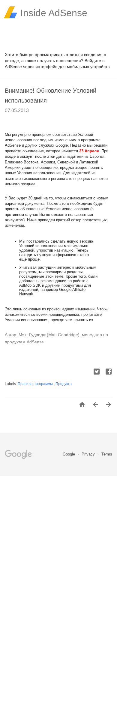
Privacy (89, 454)
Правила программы (36, 384)
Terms (106, 454)
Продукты (64, 384)
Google (69, 454)
